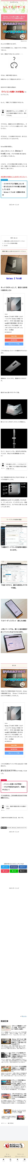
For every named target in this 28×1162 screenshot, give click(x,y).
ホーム (7, 1154)
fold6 (10, 827)
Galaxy (15, 827)
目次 (11, 238)
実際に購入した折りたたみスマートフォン (14, 241)
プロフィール (20, 1154)
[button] (25, 535)
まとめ (5, 245)
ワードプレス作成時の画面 (10, 243)
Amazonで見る (14, 336)
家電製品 (4, 827)
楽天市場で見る (14, 749)
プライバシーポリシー (20, 1156)
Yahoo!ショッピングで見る (14, 343)
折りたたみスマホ (22, 827)
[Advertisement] (14, 220)
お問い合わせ (7, 1156)
